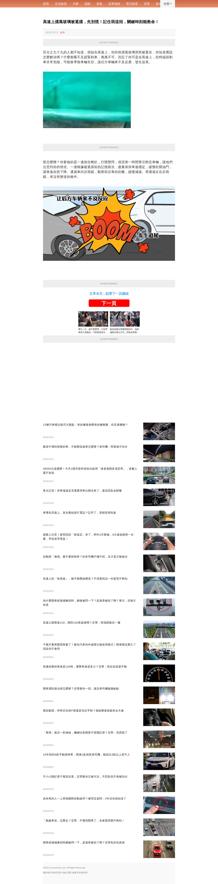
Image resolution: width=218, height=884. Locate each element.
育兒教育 (132, 3)
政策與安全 (57, 872)
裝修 (159, 3)
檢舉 (62, 32)
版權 (74, 872)
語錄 (87, 3)
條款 (65, 872)
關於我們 (47, 872)
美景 (147, 3)
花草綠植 (114, 3)
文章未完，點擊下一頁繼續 (109, 293)
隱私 (70, 872)
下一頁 (109, 303)
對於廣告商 (82, 872)
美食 (99, 3)
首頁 (46, 3)
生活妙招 (61, 3)
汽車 (76, 3)
